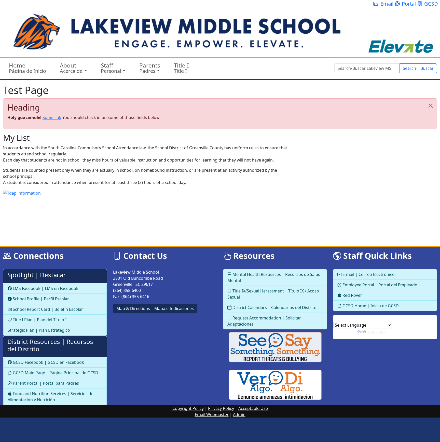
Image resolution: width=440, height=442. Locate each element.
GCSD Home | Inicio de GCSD (370, 306)
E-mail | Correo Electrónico (368, 274)
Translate (376, 331)
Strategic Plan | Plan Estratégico (39, 330)
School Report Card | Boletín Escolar (47, 309)
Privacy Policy (221, 408)
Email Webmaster (212, 414)
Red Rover (351, 295)
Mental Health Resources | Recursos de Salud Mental (274, 277)
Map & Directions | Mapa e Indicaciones (155, 308)
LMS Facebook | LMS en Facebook (45, 288)
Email (386, 3)
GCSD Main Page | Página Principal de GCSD (55, 373)
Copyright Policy (188, 408)
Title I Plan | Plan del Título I (39, 320)
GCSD (431, 3)
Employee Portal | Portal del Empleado (379, 285)
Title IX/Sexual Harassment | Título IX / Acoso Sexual (273, 294)
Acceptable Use (253, 408)
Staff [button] (111, 67)
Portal (409, 3)
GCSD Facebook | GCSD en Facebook (48, 362)
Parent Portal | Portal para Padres (45, 383)
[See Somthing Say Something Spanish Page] (275, 385)
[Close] (430, 106)
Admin (239, 414)
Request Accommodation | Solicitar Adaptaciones (264, 321)
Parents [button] (149, 67)
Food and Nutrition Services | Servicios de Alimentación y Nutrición (50, 397)
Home (27, 67)
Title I (181, 67)
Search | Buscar (418, 68)
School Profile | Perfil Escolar (40, 299)
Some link (52, 117)
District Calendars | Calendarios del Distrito (274, 307)
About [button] (71, 67)
